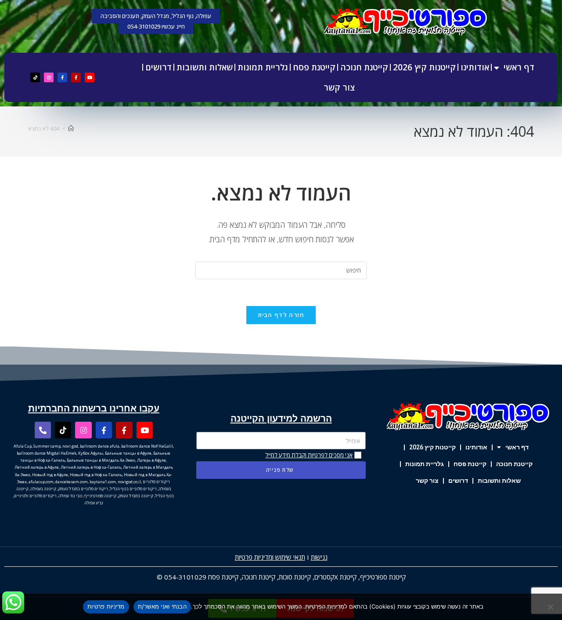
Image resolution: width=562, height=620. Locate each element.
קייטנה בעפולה (43, 489)
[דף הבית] (71, 128)
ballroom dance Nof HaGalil (147, 446)
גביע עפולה (93, 503)
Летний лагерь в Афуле (36, 467)
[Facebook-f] (76, 77)
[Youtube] (89, 77)
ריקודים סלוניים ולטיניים (35, 496)
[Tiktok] (35, 77)
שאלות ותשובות (205, 67)
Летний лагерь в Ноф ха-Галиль (91, 467)
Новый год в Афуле (50, 475)
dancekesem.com (71, 482)
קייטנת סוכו (297, 577)
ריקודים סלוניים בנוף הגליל (133, 489)
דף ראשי (519, 67)
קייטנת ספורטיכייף (383, 577)
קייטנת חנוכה (364, 67)
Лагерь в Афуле (151, 460)
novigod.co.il (129, 482)
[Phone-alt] (43, 430)
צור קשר (339, 87)
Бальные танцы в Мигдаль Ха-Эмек (101, 460)
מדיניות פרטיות (106, 606)
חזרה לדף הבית (281, 315)
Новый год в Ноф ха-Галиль (96, 475)
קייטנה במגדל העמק (135, 496)
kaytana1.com (103, 482)
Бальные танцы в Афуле (128, 453)
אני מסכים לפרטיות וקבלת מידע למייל (309, 455)
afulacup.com (41, 482)
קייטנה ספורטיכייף (100, 496)
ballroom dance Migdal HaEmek (46, 453)
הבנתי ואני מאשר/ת (162, 606)
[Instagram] (49, 77)
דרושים (158, 67)
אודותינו (475, 67)
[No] (551, 606)
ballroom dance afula (99, 446)
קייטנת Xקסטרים (335, 577)
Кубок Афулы (90, 453)
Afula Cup (23, 446)
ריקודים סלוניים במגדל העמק (83, 489)
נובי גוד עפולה (70, 496)
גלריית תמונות (263, 67)
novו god (70, 446)
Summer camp (47, 446)
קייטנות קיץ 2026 (424, 67)
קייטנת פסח (314, 67)
